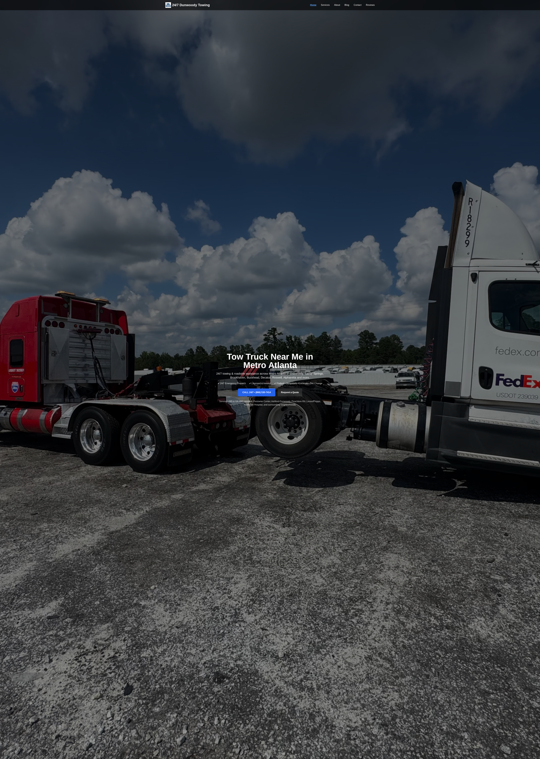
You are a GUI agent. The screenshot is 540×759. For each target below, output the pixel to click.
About (337, 5)
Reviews (370, 5)
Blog (347, 5)
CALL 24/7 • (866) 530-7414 (256, 392)
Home (313, 5)
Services (325, 5)
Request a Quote (290, 392)
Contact (357, 5)
